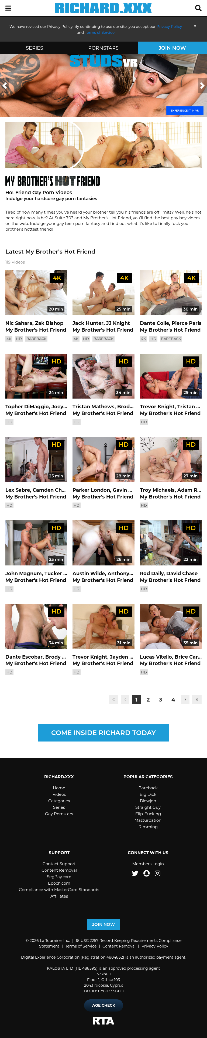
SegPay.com (59, 876)
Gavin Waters (130, 490)
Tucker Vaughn (63, 574)
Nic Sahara (18, 323)
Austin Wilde (89, 574)
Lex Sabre (17, 490)
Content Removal (59, 870)
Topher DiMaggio (27, 407)
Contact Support (59, 863)
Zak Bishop (49, 323)
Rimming (148, 826)
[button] (8, 8)
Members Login (148, 863)
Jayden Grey (125, 657)
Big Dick (148, 794)
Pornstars (103, 48)
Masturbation (147, 820)
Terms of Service (80, 946)
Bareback (36, 338)
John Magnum (23, 574)
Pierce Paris (187, 323)
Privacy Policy (155, 946)
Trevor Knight (157, 407)
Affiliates (59, 896)
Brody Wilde (133, 407)
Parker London (91, 490)
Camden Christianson (60, 490)
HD (19, 338)
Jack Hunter (88, 323)
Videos (59, 794)
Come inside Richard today (103, 733)
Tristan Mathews (94, 407)
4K (8, 338)
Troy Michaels (157, 490)
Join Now (172, 48)
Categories (59, 800)
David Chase (182, 574)
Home (59, 787)
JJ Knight (118, 323)
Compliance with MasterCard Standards (59, 889)
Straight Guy (148, 807)
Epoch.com (59, 883)
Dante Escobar (24, 657)
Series (34, 48)
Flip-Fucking (148, 813)
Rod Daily (152, 574)
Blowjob (148, 800)
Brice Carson (191, 657)
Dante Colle (154, 323)
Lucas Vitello (156, 657)
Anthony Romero (129, 574)
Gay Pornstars (59, 813)
